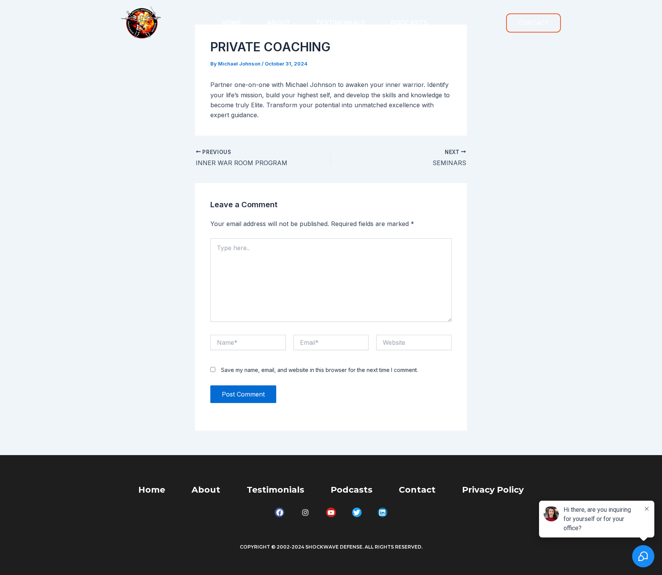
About (278, 22)
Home (231, 22)
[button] (533, 23)
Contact (417, 490)
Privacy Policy (493, 490)
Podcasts (409, 22)
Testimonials (340, 22)
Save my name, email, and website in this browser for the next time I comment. (319, 370)
